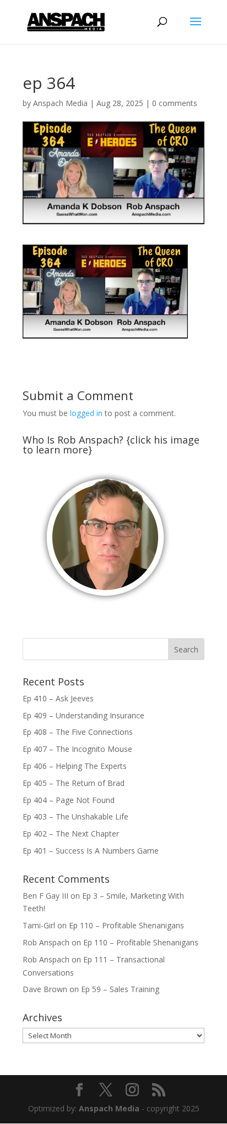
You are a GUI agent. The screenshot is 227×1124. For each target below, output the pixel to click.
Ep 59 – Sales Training (120, 989)
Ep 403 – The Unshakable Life (75, 816)
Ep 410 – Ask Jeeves (58, 698)
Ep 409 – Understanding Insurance (83, 715)
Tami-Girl (39, 925)
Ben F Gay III (45, 895)
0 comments (174, 103)
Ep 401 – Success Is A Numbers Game (91, 850)
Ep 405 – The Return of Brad (74, 783)
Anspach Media (60, 103)
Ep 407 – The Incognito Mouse (77, 749)
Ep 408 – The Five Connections (78, 732)
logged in (86, 413)
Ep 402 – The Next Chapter (71, 833)
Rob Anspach (46, 942)
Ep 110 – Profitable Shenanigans (126, 925)
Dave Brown (45, 989)
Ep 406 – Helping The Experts (75, 766)
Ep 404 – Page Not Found (69, 800)
